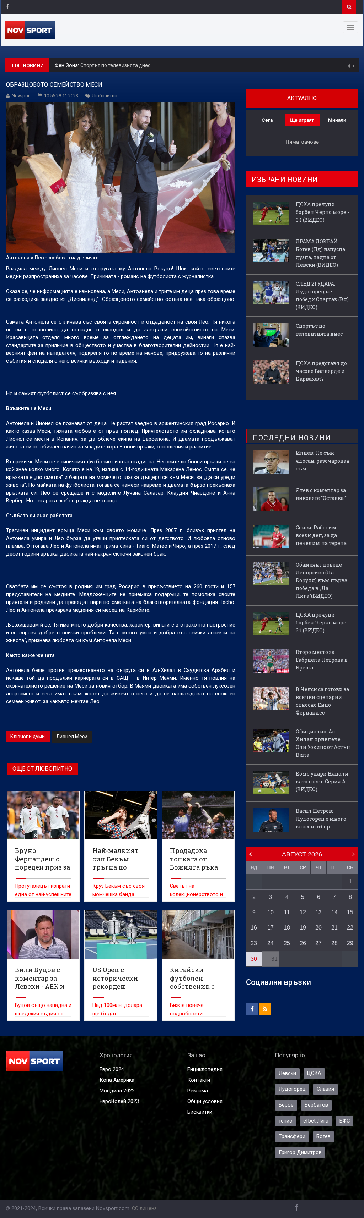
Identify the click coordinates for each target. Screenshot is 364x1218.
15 (350, 912)
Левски (287, 1073)
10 (270, 912)
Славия (325, 1089)
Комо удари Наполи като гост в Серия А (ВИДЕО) (322, 781)
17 (270, 928)
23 (254, 943)
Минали (337, 120)
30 (254, 959)
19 (303, 928)
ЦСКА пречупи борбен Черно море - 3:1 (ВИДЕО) (322, 212)
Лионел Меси (71, 736)
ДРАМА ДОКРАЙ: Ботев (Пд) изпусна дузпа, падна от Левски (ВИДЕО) (320, 253)
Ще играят (302, 120)
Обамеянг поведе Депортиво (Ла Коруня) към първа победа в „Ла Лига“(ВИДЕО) (321, 580)
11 (287, 912)
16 (254, 928)
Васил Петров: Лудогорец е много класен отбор (321, 819)
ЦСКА (314, 1073)
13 (318, 912)
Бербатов (316, 1105)
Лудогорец (292, 1089)
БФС (344, 1121)
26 (303, 943)
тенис (285, 1121)
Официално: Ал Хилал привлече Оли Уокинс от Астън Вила (323, 743)
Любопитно (104, 95)
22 (350, 928)
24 (270, 943)
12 (303, 912)
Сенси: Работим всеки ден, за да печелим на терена (321, 535)
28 (334, 943)
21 (334, 928)
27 (318, 943)
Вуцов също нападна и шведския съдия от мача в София (43, 1013)
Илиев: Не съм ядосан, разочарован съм (323, 461)
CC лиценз (144, 1209)
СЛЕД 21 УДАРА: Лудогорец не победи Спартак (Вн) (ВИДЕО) (322, 295)
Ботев (323, 1137)
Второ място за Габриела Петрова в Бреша (322, 660)
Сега (267, 120)
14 (334, 912)
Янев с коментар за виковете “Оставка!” (321, 494)
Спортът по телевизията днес (319, 330)
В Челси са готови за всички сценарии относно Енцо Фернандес (322, 701)
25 (287, 943)
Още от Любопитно (42, 768)
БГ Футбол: (69, 65)
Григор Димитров (300, 1153)
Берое (286, 1105)
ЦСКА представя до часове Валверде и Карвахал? (143, 65)
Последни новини (292, 438)
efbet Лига (315, 1121)
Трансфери (292, 1137)
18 (287, 928)
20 (318, 928)
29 (350, 943)
